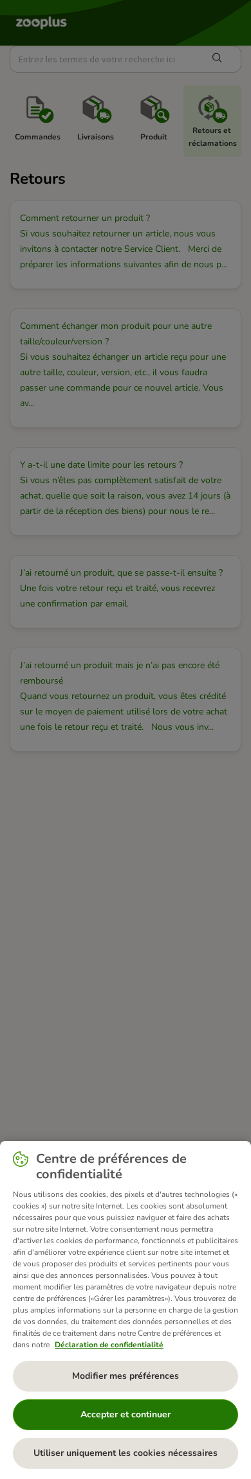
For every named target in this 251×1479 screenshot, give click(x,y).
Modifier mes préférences (125, 1376)
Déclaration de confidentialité (109, 1345)
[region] (125, 1310)
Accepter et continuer (125, 1414)
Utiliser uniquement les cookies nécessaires (125, 1453)
